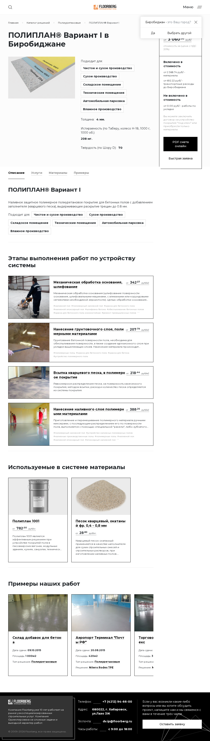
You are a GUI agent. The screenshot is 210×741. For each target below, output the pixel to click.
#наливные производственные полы (74, 436)
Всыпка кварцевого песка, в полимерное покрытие (89, 375)
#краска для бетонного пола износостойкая (77, 313)
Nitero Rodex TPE (101, 667)
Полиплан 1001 (26, 521)
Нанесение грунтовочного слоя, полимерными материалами (89, 331)
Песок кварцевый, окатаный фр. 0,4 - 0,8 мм (101, 523)
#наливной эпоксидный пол (69, 309)
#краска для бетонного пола (119, 306)
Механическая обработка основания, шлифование (88, 284)
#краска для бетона (118, 353)
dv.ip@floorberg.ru (117, 721)
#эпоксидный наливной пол (100, 440)
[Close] (196, 22)
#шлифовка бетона (95, 309)
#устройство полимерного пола (71, 356)
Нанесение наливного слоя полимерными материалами (89, 411)
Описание (16, 173)
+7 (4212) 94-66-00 (117, 701)
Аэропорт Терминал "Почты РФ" (100, 640)
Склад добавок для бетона (37, 640)
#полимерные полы (64, 353)
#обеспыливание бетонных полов (125, 309)
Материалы (58, 173)
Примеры (81, 173)
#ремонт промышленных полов (119, 313)
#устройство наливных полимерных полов (109, 433)
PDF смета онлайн (180, 144)
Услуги (36, 173)
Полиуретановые (44, 661)
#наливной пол (62, 306)
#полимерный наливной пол (87, 306)
